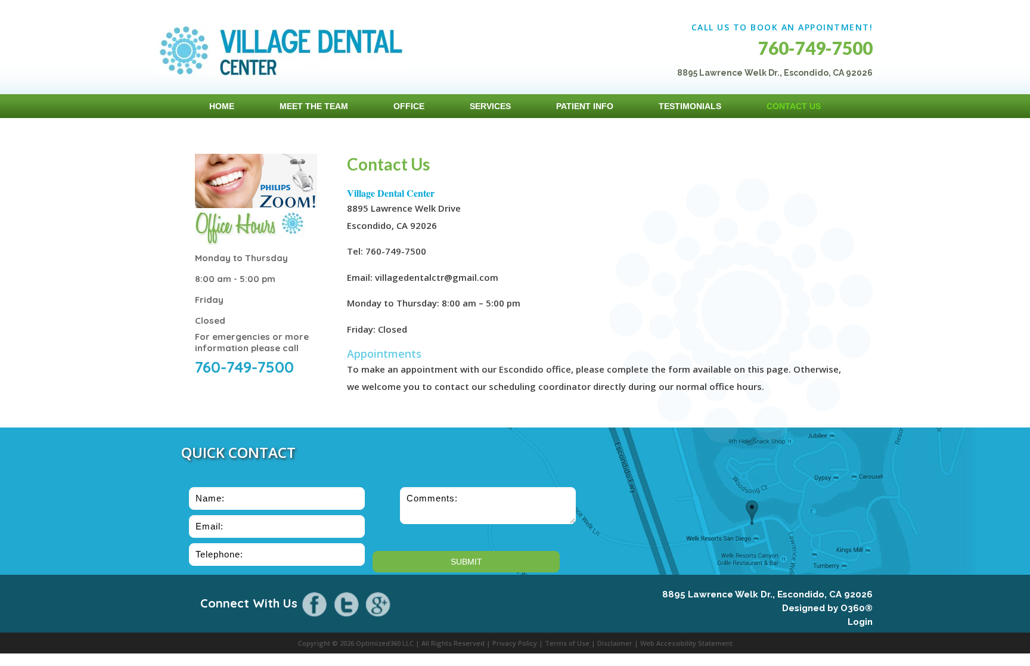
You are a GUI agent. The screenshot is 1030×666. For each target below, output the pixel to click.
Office (408, 106)
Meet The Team (314, 106)
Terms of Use (567, 643)
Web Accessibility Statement (686, 643)
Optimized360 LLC (385, 643)
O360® (856, 608)
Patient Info (584, 106)
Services (490, 106)
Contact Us (794, 106)
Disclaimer (614, 643)
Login (860, 622)
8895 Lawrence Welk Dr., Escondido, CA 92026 (767, 594)
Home (221, 106)
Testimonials (690, 106)
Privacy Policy (514, 643)
